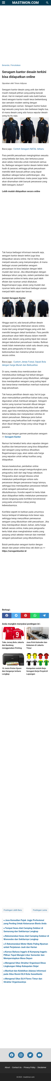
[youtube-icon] (39, 1055)
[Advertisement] (25, 35)
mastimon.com (25, 3)
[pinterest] (25, 615)
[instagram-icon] (21, 1055)
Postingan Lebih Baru (13, 910)
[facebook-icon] (12, 1055)
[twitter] (16, 615)
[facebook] (6, 615)
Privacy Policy (29, 1067)
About (7, 1067)
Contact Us (16, 1067)
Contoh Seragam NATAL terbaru (28, 149)
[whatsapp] (35, 615)
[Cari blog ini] (47, 2)
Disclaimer (42, 1067)
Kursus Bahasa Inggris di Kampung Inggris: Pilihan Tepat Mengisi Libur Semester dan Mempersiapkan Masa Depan (25, 955)
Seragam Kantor (13, 437)
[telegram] (44, 615)
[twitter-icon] (30, 1055)
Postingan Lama (40, 910)
